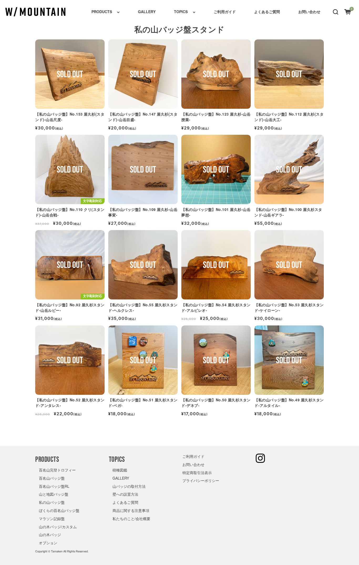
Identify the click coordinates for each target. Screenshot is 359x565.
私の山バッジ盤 (52, 502)
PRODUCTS (101, 11)
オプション (48, 542)
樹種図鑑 (119, 470)
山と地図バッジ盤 (53, 494)
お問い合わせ (309, 11)
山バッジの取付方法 (129, 486)
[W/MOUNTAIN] (35, 11)
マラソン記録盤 (52, 518)
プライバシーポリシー (200, 480)
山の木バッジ (50, 534)
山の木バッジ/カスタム (58, 526)
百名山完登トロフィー (57, 470)
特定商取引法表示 (197, 472)
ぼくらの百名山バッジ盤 (59, 510)
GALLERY (147, 11)
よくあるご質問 (267, 11)
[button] (335, 11)
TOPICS (181, 11)
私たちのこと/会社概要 (131, 518)
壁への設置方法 (125, 494)
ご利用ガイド (225, 11)
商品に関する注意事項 (130, 510)
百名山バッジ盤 (52, 478)
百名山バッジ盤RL (54, 486)
